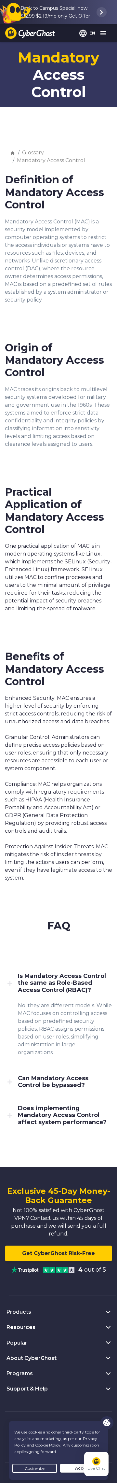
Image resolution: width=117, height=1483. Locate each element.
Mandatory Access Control (51, 160)
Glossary (33, 152)
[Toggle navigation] (104, 33)
